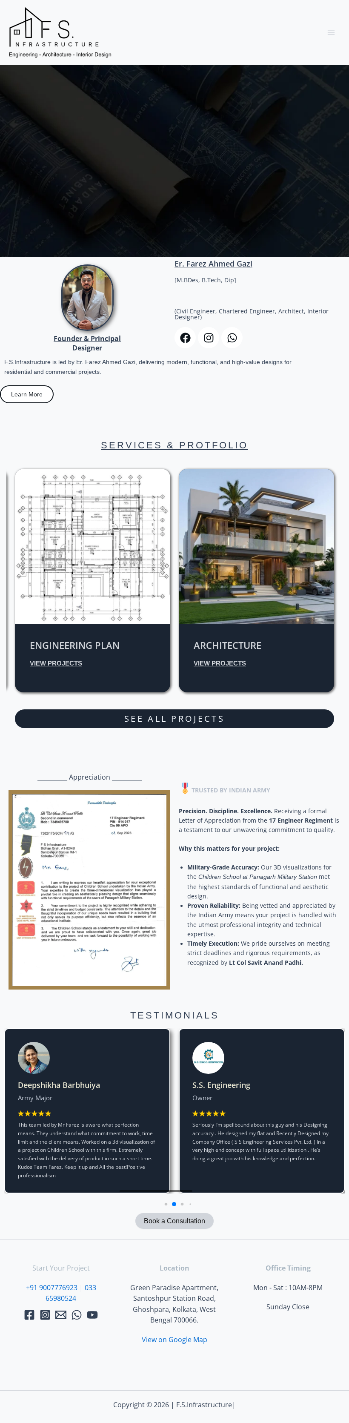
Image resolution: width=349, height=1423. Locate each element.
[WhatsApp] (76, 1314)
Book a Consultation (174, 1221)
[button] (158, 1204)
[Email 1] (60, 1314)
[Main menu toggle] (331, 32)
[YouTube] (92, 1314)
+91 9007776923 (51, 1287)
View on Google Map (174, 1339)
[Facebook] (29, 1314)
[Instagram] (45, 1314)
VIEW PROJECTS (174, 204)
